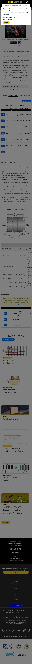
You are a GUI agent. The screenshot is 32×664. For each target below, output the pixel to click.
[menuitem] (3, 2)
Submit (6, 22)
